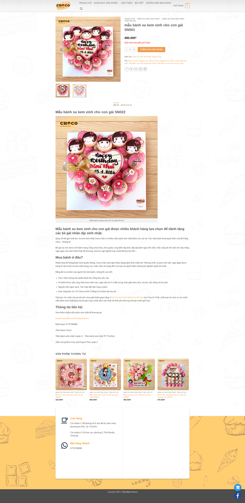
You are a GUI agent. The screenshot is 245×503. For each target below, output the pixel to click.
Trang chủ (129, 19)
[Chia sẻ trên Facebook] (127, 69)
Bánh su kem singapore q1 (138, 61)
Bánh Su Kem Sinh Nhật (149, 19)
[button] (181, 6)
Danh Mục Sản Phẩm (105, 3)
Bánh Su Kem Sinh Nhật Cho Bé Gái (126, 297)
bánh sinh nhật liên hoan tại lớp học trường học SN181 (171, 396)
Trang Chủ (85, 3)
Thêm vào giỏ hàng (151, 49)
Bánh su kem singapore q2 (159, 61)
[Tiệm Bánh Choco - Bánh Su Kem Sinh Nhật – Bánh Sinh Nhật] (65, 6)
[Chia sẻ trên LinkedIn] (145, 69)
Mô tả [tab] (116, 105)
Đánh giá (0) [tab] (126, 105)
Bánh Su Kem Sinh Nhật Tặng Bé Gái (147, 57)
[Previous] (60, 49)
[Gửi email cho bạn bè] (136, 69)
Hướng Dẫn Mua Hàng (158, 3)
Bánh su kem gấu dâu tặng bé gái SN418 (69, 396)
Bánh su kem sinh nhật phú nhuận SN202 (137, 396)
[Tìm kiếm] (81, 8)
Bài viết (139, 3)
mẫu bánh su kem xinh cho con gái (170, 63)
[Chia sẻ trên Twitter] (131, 69)
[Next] (116, 49)
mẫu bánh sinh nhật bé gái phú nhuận (142, 63)
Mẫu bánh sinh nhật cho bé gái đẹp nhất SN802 (103, 396)
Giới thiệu (127, 3)
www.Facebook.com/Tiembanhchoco (72, 318)
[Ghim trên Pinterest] (140, 69)
